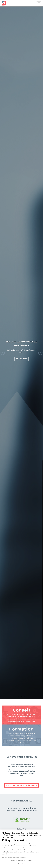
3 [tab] (25, 696)
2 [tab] (21, 696)
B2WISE (21, 829)
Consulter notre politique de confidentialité (14, 857)
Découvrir (21, 359)
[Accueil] (3, 3)
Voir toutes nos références (21, 785)
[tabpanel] (21, 352)
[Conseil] (21, 715)
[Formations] (21, 735)
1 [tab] (18, 696)
